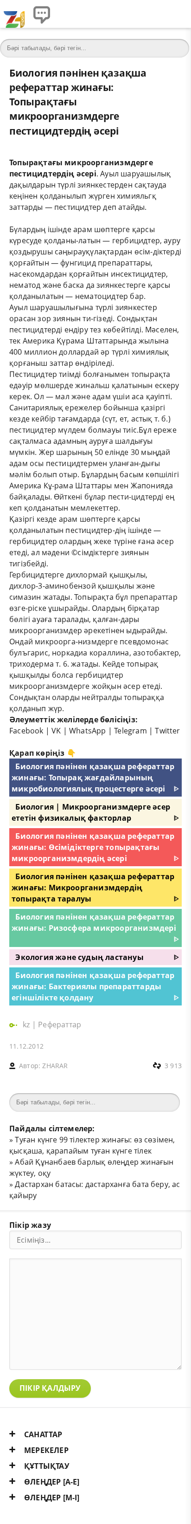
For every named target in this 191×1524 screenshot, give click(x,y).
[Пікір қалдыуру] (42, 14)
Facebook (26, 731)
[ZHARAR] (14, 14)
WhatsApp (87, 731)
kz (27, 1024)
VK (56, 731)
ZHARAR (55, 1065)
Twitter (167, 731)
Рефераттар (59, 1024)
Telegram (130, 731)
